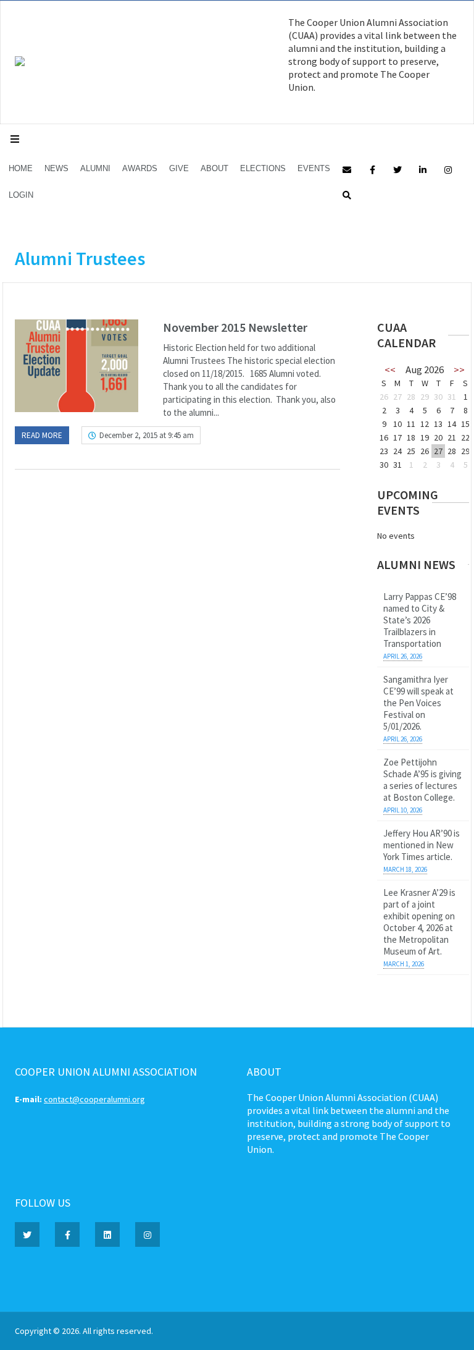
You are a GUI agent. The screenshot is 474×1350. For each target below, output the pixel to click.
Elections (263, 168)
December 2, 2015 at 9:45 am (146, 435)
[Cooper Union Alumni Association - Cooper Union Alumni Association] (20, 63)
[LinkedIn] (422, 169)
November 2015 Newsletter (235, 327)
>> (459, 369)
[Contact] (347, 169)
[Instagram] (448, 169)
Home (21, 168)
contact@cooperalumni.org (94, 1099)
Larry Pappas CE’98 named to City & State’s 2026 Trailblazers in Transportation (419, 620)
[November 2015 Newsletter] (76, 365)
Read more (42, 435)
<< (390, 369)
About (214, 168)
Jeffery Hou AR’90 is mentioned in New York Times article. (421, 845)
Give (179, 168)
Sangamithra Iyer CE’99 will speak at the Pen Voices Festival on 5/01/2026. (418, 702)
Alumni (95, 168)
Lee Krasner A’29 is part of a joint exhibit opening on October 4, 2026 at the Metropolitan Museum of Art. (419, 922)
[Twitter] (397, 169)
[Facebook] (372, 169)
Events (313, 168)
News (56, 168)
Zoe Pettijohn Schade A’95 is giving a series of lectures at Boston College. (422, 779)
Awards (139, 168)
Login (21, 195)
